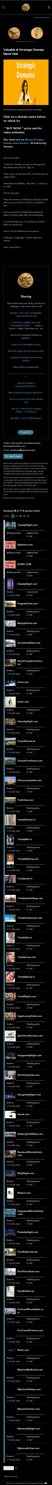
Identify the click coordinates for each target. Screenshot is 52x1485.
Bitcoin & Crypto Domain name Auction (26, 351)
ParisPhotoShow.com (28, 1272)
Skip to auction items (42, 17)
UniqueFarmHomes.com (29, 761)
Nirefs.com (23, 1350)
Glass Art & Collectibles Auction (26, 345)
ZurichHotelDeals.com (28, 643)
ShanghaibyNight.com (29, 1095)
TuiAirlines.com (25, 800)
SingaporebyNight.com (29, 1056)
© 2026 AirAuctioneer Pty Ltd (16, 1483)
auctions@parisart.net (22, 450)
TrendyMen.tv (24, 839)
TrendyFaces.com (26, 957)
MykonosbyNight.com (28, 1429)
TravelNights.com (26, 997)
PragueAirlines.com (27, 604)
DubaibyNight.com (27, 584)
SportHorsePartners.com (30, 1036)
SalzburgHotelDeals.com (30, 1134)
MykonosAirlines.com (28, 1448)
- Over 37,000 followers (30, 418)
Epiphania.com (25, 545)
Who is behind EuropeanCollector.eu (25, 393)
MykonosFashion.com (28, 1409)
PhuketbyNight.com (27, 1232)
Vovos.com (23, 682)
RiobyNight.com (25, 1173)
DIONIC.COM (24, 564)
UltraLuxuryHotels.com (29, 781)
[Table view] (24, 516)
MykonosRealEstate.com (30, 1370)
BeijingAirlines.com (27, 623)
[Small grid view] (21, 516)
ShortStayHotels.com (28, 1075)
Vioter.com (23, 702)
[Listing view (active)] (13, 516)
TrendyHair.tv (24, 938)
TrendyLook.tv (24, 879)
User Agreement (32, 1483)
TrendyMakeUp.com (27, 859)
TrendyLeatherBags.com (30, 898)
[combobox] (45, 1483)
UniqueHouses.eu (26, 741)
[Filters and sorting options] (28, 516)
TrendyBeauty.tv (26, 977)
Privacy (41, 1483)
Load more (9, 1468)
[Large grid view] (17, 516)
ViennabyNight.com (27, 722)
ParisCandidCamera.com (30, 1331)
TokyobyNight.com (27, 525)
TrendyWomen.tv (26, 820)
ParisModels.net (25, 1291)
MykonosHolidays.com (29, 1390)
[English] (46, 1483)
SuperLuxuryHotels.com (29, 1016)
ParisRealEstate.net (27, 1252)
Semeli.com (23, 1114)
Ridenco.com (24, 1193)
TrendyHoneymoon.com (29, 918)
